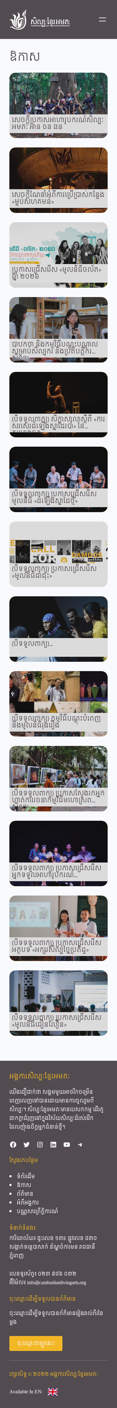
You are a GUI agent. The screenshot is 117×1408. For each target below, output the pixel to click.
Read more (58, 105)
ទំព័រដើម (26, 1176)
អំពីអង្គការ (28, 1202)
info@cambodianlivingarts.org (56, 1282)
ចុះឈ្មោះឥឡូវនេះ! (36, 1343)
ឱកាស (24, 1185)
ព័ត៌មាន (25, 1194)
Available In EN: (26, 1392)
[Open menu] (102, 19)
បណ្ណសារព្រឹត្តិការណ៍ (37, 1211)
